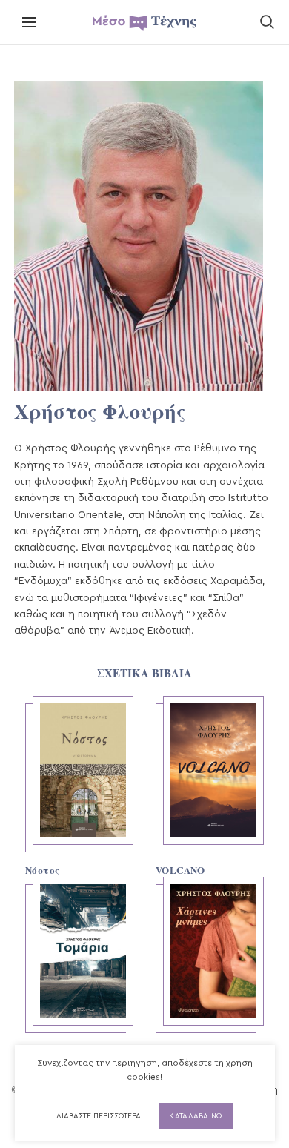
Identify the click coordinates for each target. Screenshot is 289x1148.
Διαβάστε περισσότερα (98, 1116)
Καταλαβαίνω (195, 1116)
